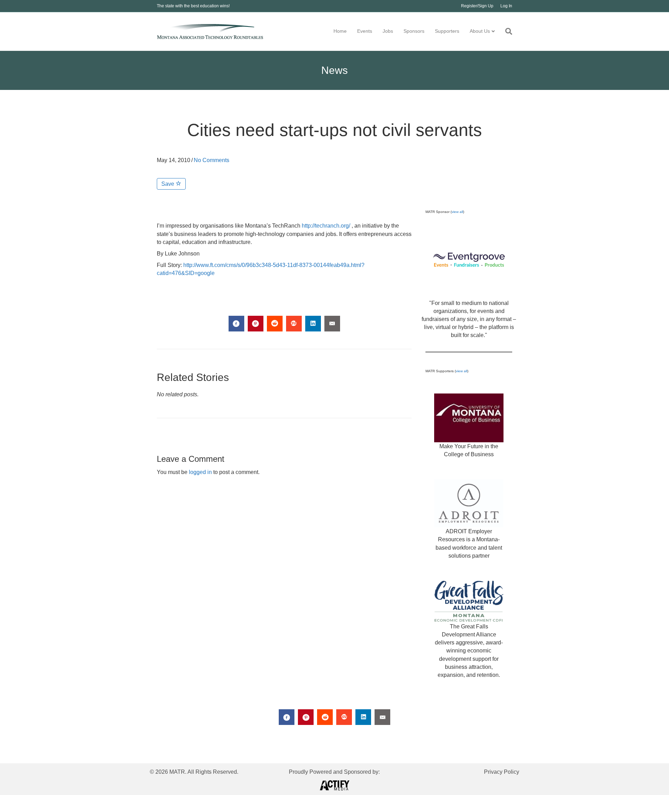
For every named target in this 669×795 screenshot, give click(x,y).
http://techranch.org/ (326, 226)
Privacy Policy (501, 772)
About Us (480, 31)
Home (340, 31)
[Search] (506, 31)
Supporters (447, 31)
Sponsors (413, 31)
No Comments (211, 160)
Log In (506, 5)
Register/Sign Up (477, 5)
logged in (200, 472)
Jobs (388, 31)
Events (364, 31)
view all (457, 212)
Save (168, 184)
